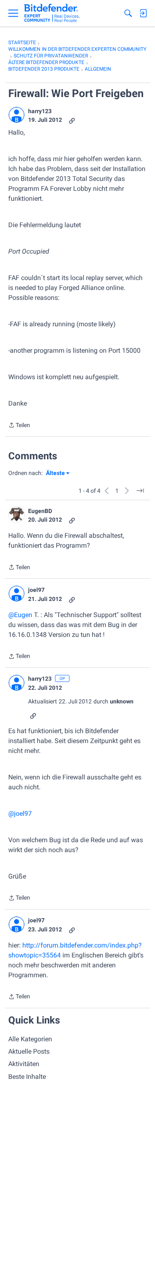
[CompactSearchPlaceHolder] (128, 13)
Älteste (57, 473)
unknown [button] (122, 701)
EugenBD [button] (40, 511)
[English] (52, 13)
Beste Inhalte (27, 1077)
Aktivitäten (23, 1064)
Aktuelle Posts (29, 1051)
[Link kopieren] (72, 120)
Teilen (19, 426)
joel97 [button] (36, 590)
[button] (16, 115)
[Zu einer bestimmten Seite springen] (140, 490)
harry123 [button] (40, 111)
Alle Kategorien (30, 1039)
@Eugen (20, 615)
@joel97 (20, 813)
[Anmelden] (143, 13)
